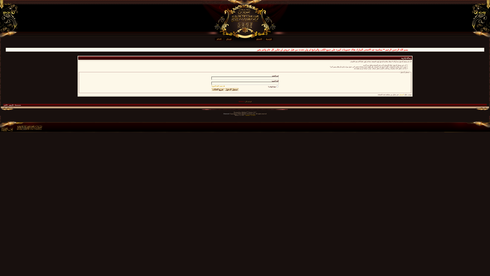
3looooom (18, 105)
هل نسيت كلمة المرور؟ (218, 86)
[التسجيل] (419, 39)
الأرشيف (11, 105)
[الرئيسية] (429, 39)
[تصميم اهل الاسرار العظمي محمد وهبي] (23, 127)
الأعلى (5, 105)
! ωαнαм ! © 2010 (249, 115)
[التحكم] (57, 39)
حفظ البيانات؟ (272, 87)
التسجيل (401, 94)
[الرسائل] (67, 39)
